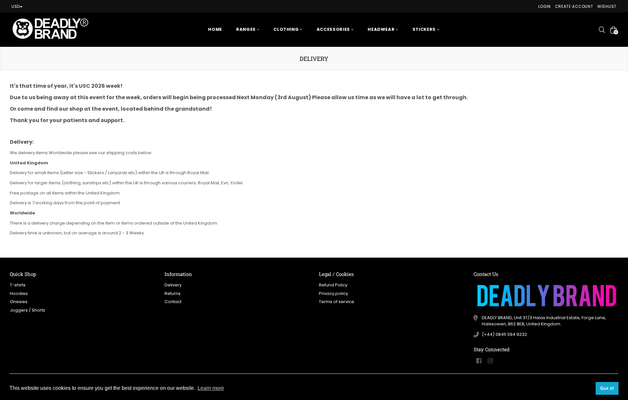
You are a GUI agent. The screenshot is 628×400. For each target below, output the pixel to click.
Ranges (246, 29)
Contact (173, 302)
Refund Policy (333, 285)
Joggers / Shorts (27, 310)
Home (215, 29)
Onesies (18, 302)
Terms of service (336, 302)
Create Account (574, 6)
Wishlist (607, 6)
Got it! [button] (607, 388)
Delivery (173, 285)
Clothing (286, 29)
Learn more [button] (211, 388)
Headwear (382, 29)
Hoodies (19, 293)
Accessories (334, 29)
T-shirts (18, 285)
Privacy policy (333, 293)
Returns (173, 293)
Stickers (424, 29)
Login (544, 6)
